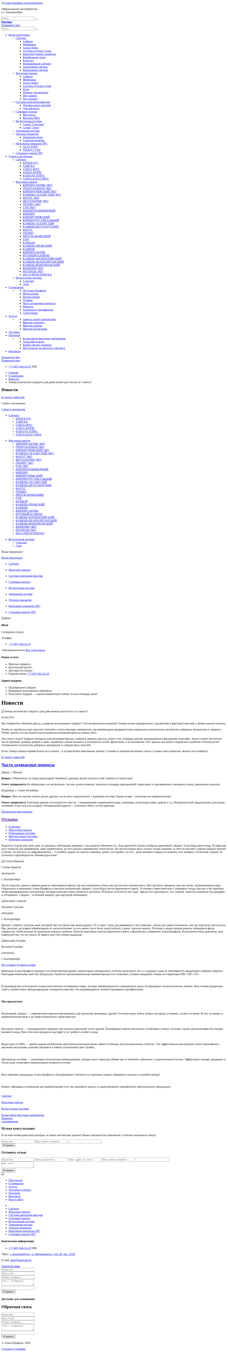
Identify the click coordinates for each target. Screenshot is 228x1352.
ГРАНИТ (28, 233)
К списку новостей (13, 397)
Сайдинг (21, 38)
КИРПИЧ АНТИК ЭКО (37, 185)
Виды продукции (19, 34)
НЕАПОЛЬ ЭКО (33, 271)
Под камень (30, 95)
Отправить (8, 1145)
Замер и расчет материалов (39, 319)
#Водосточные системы (23, 836)
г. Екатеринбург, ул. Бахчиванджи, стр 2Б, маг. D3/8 (42, 1254)
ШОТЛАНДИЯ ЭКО (35, 201)
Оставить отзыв (26, 964)
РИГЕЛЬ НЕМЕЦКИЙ (37, 236)
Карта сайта (16, 1199)
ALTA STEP (30, 146)
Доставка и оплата (20, 1189)
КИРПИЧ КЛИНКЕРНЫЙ (39, 210)
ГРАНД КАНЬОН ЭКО (37, 188)
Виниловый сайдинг (35, 70)
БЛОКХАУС (30, 162)
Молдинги (29, 114)
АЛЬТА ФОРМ (32, 172)
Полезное (14, 335)
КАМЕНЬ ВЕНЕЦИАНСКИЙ (41, 264)
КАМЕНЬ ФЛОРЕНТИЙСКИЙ (42, 258)
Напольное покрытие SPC (32, 143)
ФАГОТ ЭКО (31, 197)
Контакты (14, 351)
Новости (28, 306)
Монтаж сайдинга (34, 322)
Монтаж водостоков (35, 328)
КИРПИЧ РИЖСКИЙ (36, 217)
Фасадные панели (26, 73)
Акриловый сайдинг (35, 66)
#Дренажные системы (22, 833)
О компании (16, 287)
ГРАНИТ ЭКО (32, 204)
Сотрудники (30, 312)
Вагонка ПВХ (31, 117)
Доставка (14, 332)
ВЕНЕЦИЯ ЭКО (33, 268)
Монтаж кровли (32, 325)
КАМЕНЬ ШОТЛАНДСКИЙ (41, 226)
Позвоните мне (10, 25)
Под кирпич (30, 98)
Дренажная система (28, 130)
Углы (26, 89)
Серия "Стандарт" (34, 124)
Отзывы (28, 300)
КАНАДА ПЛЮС (34, 175)
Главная (13, 372)
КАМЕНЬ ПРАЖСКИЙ (37, 245)
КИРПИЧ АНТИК (34, 252)
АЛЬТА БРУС (31, 169)
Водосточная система (29, 121)
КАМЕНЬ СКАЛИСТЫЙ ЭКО (42, 194)
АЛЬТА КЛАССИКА (36, 178)
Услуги (13, 316)
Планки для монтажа (35, 92)
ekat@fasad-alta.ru (20, 1260)
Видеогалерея (31, 296)
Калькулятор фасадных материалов (44, 338)
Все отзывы (8, 964)
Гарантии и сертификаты (38, 309)
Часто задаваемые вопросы (39, 303)
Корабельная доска (34, 57)
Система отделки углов (37, 50)
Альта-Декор (30, 47)
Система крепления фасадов (33, 102)
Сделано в (13, 1348)
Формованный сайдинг (37, 63)
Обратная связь (10, 1266)
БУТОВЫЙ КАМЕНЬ (36, 255)
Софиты (28, 41)
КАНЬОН (29, 242)
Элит (26, 284)
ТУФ (26, 239)
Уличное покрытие (27, 133)
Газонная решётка (34, 140)
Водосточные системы (15, 1108)
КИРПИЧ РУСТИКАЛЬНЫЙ (41, 220)
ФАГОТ (28, 229)
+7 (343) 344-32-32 (20, 366)
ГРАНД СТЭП (31, 149)
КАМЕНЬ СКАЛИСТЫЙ (38, 223)
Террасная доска (33, 137)
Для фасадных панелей (37, 105)
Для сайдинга (31, 108)
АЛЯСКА (29, 165)
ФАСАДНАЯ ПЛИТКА (37, 274)
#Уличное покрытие (21, 839)
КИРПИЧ (29, 213)
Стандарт (28, 280)
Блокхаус (28, 60)
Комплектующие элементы (39, 54)
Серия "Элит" (31, 127)
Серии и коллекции (20, 156)
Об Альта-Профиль (34, 290)
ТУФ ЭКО (29, 207)
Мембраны (29, 44)
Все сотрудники (35, 650)
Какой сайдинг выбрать (37, 344)
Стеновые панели (26, 111)
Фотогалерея (30, 293)
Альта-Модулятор (33, 341)
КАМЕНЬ (29, 249)
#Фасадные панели (20, 829)
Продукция (15, 1180)
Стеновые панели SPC (29, 153)
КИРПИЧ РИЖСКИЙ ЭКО (39, 191)
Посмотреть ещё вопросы (16, 811)
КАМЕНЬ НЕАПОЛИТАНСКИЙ (43, 261)
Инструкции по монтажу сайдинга (44, 348)
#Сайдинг (15, 826)
